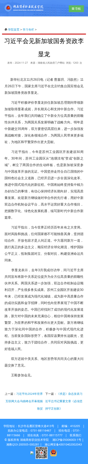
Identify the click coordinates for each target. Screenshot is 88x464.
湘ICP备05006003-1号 (67, 440)
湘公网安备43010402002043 (63, 444)
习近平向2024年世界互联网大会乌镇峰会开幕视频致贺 (24, 401)
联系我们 (75, 435)
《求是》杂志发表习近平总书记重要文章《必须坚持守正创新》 (63, 401)
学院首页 (13, 29)
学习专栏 (28, 29)
